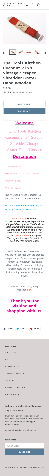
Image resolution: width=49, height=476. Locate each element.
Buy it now (24, 111)
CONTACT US (12, 366)
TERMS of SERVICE (14, 373)
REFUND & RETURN (15, 387)
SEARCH (9, 380)
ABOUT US (10, 352)
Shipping (7, 92)
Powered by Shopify (35, 467)
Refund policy (12, 394)
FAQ (7, 359)
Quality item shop (12, 4)
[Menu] (44, 5)
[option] (12, 52)
